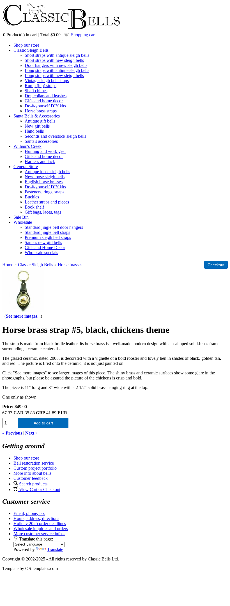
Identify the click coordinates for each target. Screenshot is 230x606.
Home (7, 264)
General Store (25, 166)
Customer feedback (30, 478)
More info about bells (32, 473)
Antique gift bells (40, 121)
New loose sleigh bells (45, 176)
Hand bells (34, 131)
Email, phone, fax (29, 513)
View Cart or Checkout (39, 489)
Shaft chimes (36, 90)
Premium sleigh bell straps (48, 237)
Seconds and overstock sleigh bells (55, 136)
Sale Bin (21, 217)
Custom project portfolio (35, 468)
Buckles (32, 197)
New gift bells (37, 126)
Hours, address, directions (36, 518)
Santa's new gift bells (43, 242)
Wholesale (22, 222)
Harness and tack (40, 161)
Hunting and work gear (45, 151)
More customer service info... (39, 533)
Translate (55, 549)
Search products (32, 483)
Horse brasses (70, 264)
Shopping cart (83, 34)
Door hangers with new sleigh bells (56, 65)
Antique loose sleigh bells (47, 171)
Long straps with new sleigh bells (54, 75)
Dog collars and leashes (45, 95)
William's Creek (27, 146)
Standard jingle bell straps (47, 232)
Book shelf (34, 207)
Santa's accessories (41, 141)
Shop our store (26, 45)
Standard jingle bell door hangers (54, 227)
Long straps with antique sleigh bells (57, 70)
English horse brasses (44, 181)
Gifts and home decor (44, 100)
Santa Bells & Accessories (36, 116)
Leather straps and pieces (47, 202)
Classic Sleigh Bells (31, 50)
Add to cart (43, 423)
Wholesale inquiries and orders (40, 528)
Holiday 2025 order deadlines (39, 523)
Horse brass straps (41, 110)
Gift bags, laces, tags (43, 212)
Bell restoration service (33, 463)
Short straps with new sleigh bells (54, 60)
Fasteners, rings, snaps (44, 191)
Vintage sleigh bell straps (47, 80)
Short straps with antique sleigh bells (57, 55)
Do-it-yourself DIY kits (45, 105)
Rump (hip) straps (40, 85)
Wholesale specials (41, 252)
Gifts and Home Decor (45, 247)
